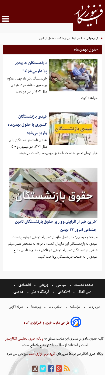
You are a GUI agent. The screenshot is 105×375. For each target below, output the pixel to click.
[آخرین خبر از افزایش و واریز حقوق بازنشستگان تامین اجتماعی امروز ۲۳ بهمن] (53, 192)
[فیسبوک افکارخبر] (51, 369)
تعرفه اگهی (16, 307)
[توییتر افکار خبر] (43, 369)
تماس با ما (55, 307)
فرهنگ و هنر (40, 291)
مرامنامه (75, 307)
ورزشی (43, 285)
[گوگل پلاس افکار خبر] (59, 369)
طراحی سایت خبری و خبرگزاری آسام (46, 323)
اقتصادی (25, 285)
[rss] (67, 369)
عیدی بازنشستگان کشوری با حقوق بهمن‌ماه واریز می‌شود (27, 125)
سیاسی (61, 285)
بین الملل (84, 291)
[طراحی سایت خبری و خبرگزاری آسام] (76, 323)
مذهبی (18, 291)
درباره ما (94, 307)
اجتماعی (64, 291)
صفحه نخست (83, 285)
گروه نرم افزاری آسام (41, 354)
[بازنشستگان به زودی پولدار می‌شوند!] (73, 75)
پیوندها (35, 307)
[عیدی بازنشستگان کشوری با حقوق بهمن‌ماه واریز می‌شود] (73, 128)
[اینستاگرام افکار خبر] (35, 369)
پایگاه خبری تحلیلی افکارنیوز (24, 339)
